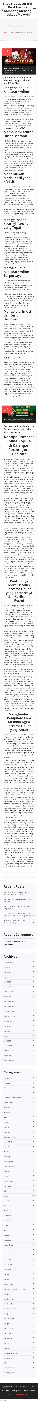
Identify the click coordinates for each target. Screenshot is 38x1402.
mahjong (7, 1157)
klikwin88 (7, 1152)
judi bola (7, 1147)
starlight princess (10, 1368)
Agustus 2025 (9, 1021)
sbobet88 (7, 1240)
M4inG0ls (8, 68)
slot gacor (7, 1314)
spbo (5, 1363)
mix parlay (7, 1186)
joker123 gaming (10, 1137)
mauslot (6, 1171)
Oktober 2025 (9, 1011)
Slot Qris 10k (8, 1328)
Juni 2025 (7, 1031)
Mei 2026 (7, 977)
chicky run (7, 1112)
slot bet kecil (8, 1284)
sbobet (6, 1235)
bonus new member (11, 1093)
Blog (5, 1088)
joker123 (7, 1132)
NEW (5, 1191)
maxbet (6, 1176)
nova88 (6, 1201)
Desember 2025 (10, 1002)
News (6, 1196)
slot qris (7, 1324)
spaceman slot (9, 1358)
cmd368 (6, 1117)
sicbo (5, 1255)
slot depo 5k (8, 1304)
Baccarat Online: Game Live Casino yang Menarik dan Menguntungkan (19, 429)
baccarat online (8, 70)
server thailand (9, 1250)
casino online (8, 1103)
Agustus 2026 (9, 962)
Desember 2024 (10, 1060)
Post (5, 1206)
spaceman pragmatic (11, 1353)
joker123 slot (8, 1142)
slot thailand (8, 1338)
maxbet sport (8, 1181)
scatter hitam (8, 1245)
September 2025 (10, 1016)
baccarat (17, 68)
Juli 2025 (7, 1026)
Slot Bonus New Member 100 (14, 1289)
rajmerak (7, 1220)
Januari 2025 (8, 1056)
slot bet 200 (8, 1279)
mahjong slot (8, 1162)
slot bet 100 (8, 1274)
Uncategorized (9, 1373)
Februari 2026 (9, 992)
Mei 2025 (7, 1036)
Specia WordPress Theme (20, 1395)
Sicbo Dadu (8, 1260)
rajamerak (7, 1215)
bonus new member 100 (12, 1098)
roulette (7, 1225)
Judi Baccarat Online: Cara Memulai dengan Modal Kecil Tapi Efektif (18, 80)
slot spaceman (9, 1333)
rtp (5, 1230)
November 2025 (10, 1006)
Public (6, 1211)
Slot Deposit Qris (10, 1309)
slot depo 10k (9, 1299)
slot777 (6, 1343)
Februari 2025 (9, 1051)
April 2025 (7, 1041)
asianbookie (8, 1078)
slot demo (7, 1294)
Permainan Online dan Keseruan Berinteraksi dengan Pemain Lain (15, 922)
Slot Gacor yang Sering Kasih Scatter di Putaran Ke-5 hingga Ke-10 (17, 893)
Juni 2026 (7, 972)
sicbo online (8, 1265)
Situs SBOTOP (9, 1269)
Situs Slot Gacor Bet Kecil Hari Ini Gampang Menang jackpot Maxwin (17, 9)
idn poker (7, 1127)
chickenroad (8, 1107)
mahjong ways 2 (9, 1166)
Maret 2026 (8, 987)
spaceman (7, 1348)
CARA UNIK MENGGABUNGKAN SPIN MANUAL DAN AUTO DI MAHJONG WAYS (18, 915)
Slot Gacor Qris (9, 1319)
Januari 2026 (8, 997)
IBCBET (6, 1122)
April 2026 (7, 982)
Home (5, 33)
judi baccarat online (20, 70)
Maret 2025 (8, 1046)
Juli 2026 (7, 967)
